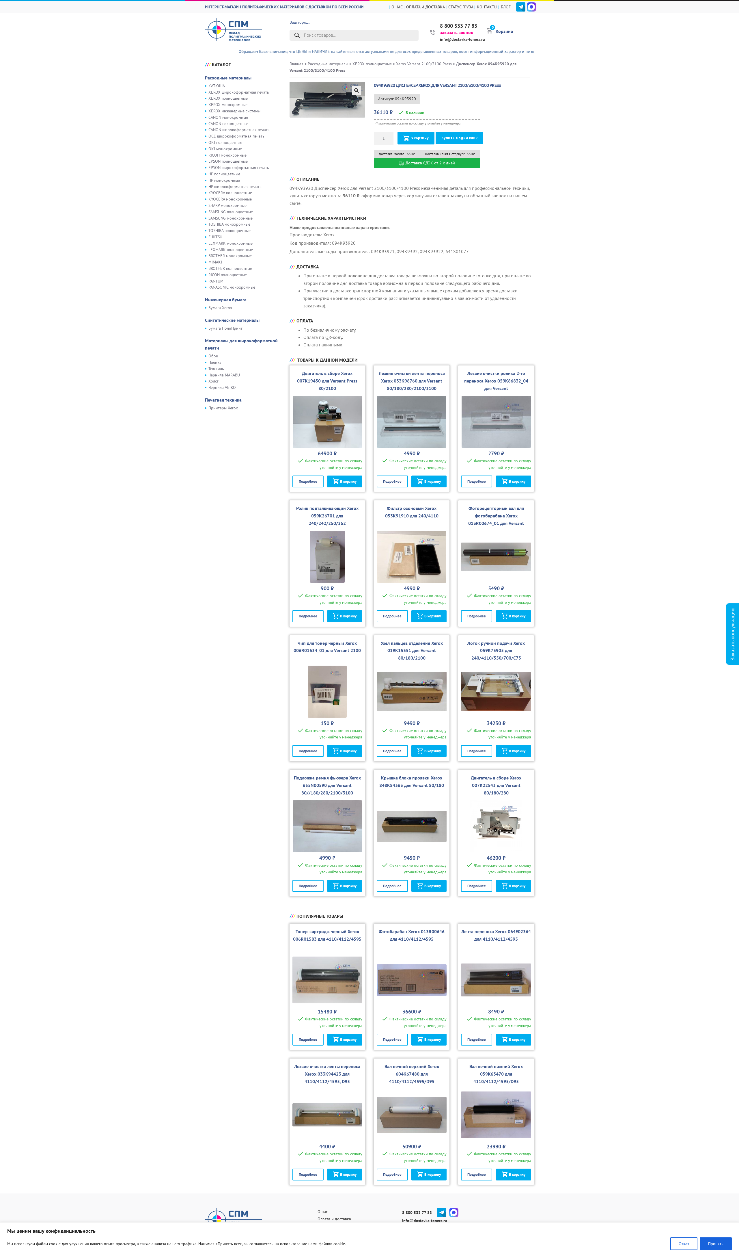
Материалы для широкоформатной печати (241, 344)
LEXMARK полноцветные (230, 249)
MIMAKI (215, 262)
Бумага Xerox (220, 307)
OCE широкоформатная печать (236, 136)
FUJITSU (215, 237)
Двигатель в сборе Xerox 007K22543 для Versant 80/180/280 (496, 785)
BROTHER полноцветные (230, 268)
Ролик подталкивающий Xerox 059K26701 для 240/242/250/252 (327, 515)
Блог (505, 7)
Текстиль (216, 368)
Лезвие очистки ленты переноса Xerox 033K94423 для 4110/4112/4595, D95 (327, 1073)
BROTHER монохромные (230, 255)
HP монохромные (224, 180)
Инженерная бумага (226, 299)
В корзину (419, 137)
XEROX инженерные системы (234, 111)
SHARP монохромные (227, 205)
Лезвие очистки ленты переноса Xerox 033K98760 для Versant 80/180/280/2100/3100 (412, 380)
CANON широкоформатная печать (239, 129)
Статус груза (460, 7)
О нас (397, 7)
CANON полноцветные (228, 123)
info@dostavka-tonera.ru (462, 39)
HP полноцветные (224, 174)
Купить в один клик (459, 137)
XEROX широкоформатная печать (238, 92)
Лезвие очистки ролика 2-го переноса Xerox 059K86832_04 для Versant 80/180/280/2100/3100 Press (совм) (496, 388)
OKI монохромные (225, 148)
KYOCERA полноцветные (230, 192)
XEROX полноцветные (228, 98)
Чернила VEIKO (222, 387)
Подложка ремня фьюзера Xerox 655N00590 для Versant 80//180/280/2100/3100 (327, 785)
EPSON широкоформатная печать (238, 167)
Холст (213, 381)
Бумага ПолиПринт (225, 328)
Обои (213, 356)
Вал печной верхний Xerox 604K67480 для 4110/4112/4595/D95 (412, 1073)
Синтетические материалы (232, 320)
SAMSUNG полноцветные (230, 211)
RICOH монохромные (227, 155)
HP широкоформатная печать (235, 186)
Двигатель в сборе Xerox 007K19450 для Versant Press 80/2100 (327, 380)
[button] (356, 90)
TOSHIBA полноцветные (229, 230)
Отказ (684, 1243)
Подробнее (308, 481)
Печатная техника (223, 400)
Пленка (214, 362)
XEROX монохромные (227, 104)
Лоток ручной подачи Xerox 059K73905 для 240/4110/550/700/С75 (496, 650)
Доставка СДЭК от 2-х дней (429, 163)
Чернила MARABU (224, 375)
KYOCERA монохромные (230, 199)
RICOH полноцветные (227, 274)
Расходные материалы (228, 78)
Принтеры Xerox (223, 408)
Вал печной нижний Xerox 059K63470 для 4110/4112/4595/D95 (496, 1073)
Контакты (487, 7)
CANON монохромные (228, 117)
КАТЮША (216, 85)
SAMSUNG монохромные (230, 218)
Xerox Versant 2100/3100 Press (424, 63)
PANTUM (215, 281)
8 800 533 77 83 (458, 26)
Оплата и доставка (425, 7)
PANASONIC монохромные (231, 287)
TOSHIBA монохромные (229, 224)
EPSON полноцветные (228, 161)
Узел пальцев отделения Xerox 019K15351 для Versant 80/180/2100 (412, 650)
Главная (296, 63)
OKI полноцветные (225, 142)
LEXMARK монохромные (230, 243)
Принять (715, 1243)
